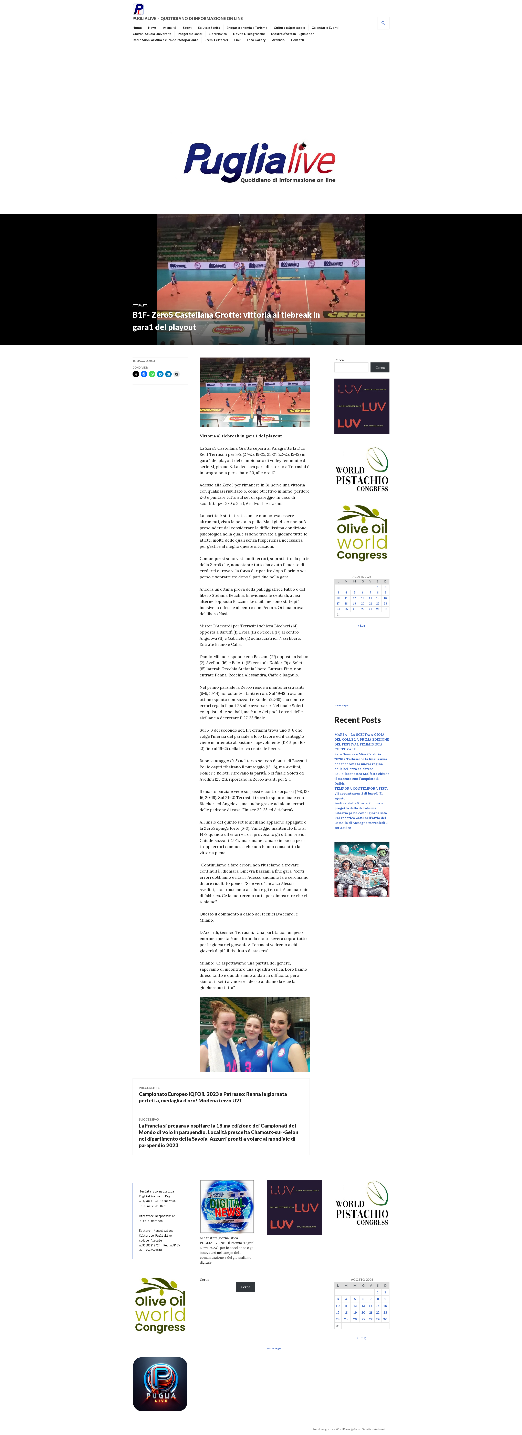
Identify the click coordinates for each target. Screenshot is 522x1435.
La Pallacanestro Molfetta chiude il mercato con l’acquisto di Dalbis (361, 779)
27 (362, 609)
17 (338, 603)
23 (385, 603)
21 (370, 603)
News (152, 27)
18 (346, 603)
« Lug (361, 625)
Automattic (381, 1429)
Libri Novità (218, 34)
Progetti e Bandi (190, 34)
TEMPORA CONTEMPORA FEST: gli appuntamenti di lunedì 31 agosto (361, 793)
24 (338, 609)
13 (362, 598)
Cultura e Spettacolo (289, 27)
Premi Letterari (216, 40)
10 (338, 598)
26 (354, 609)
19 (354, 603)
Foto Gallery (256, 40)
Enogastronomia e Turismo (247, 27)
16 (385, 598)
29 (377, 609)
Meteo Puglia (341, 705)
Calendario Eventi (325, 27)
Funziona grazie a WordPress (332, 1429)
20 (363, 603)
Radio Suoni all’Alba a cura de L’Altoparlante (165, 40)
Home (137, 27)
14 (370, 598)
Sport (187, 27)
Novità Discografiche (249, 34)
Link (237, 40)
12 (354, 598)
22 (377, 603)
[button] (255, 1034)
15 (377, 598)
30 (385, 609)
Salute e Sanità (209, 27)
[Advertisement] (261, 87)
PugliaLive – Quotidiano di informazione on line (188, 18)
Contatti (297, 40)
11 (346, 598)
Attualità (170, 27)
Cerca (339, 360)
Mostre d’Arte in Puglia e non (292, 34)
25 (346, 609)
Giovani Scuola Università (152, 34)
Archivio (278, 40)
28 (370, 609)
